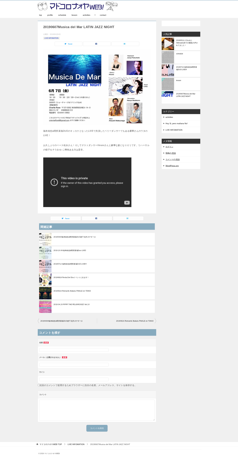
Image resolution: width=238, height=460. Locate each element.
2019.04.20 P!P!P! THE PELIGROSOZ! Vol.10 (72, 304)
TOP (51, 444)
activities (86, 15)
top (40, 15)
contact (103, 15)
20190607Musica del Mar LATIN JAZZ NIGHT (185, 95)
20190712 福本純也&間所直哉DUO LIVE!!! (70, 264)
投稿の (171, 153)
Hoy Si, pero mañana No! (177, 123)
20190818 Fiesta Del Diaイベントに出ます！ (71, 277)
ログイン (169, 147)
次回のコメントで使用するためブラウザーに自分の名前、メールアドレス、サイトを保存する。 (88, 385)
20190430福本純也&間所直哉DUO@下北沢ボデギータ (75, 237)
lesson (74, 15)
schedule (62, 15)
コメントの (173, 159)
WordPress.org (172, 166)
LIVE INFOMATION (51, 38)
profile (50, 15)
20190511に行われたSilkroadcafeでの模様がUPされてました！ (187, 42)
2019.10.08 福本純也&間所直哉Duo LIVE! (70, 250)
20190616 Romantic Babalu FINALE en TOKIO (72, 291)
